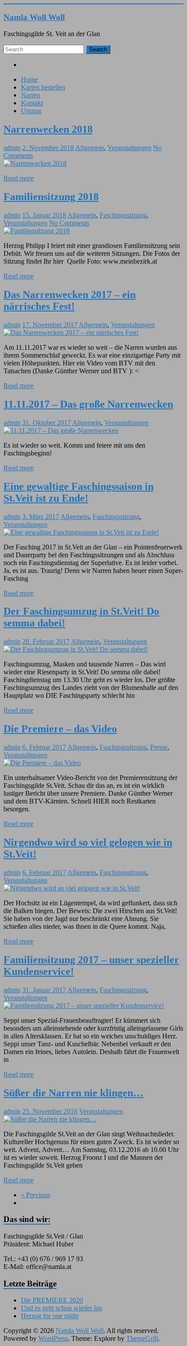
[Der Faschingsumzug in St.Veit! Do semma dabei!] (75, 649)
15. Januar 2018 (44, 215)
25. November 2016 (49, 1111)
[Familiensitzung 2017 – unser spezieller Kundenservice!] (83, 1005)
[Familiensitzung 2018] (36, 230)
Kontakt (32, 103)
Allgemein (89, 147)
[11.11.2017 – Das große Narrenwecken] (60, 430)
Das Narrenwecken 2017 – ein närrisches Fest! (69, 300)
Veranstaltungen (129, 147)
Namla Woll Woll (34, 17)
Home (29, 79)
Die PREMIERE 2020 (52, 1300)
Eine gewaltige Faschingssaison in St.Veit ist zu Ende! (78, 492)
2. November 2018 (48, 147)
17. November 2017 (49, 324)
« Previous (35, 1195)
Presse (158, 747)
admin (11, 147)
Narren (30, 95)
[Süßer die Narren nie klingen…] (50, 1119)
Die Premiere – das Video (60, 728)
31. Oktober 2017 (46, 422)
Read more (18, 178)
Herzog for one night (49, 1315)
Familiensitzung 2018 (51, 196)
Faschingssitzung (123, 215)
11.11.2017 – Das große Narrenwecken (88, 404)
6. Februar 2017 (44, 747)
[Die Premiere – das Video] (42, 763)
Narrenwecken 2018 (48, 129)
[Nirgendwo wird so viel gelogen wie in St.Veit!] (71, 888)
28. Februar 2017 (46, 641)
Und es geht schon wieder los (61, 1308)
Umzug (31, 110)
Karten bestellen (43, 87)
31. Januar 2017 (44, 990)
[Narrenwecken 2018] (35, 163)
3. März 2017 (40, 516)
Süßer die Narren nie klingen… (73, 1092)
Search (98, 49)
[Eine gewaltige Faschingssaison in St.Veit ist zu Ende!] (81, 532)
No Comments (69, 223)
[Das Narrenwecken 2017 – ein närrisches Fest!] (71, 332)
